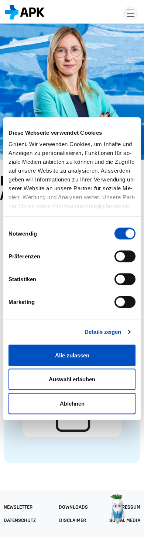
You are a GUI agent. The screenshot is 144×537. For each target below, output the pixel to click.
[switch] (125, 256)
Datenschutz (20, 520)
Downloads (73, 507)
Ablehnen (72, 403)
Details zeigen (103, 332)
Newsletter (18, 507)
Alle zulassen (72, 355)
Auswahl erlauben (72, 379)
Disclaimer (72, 520)
